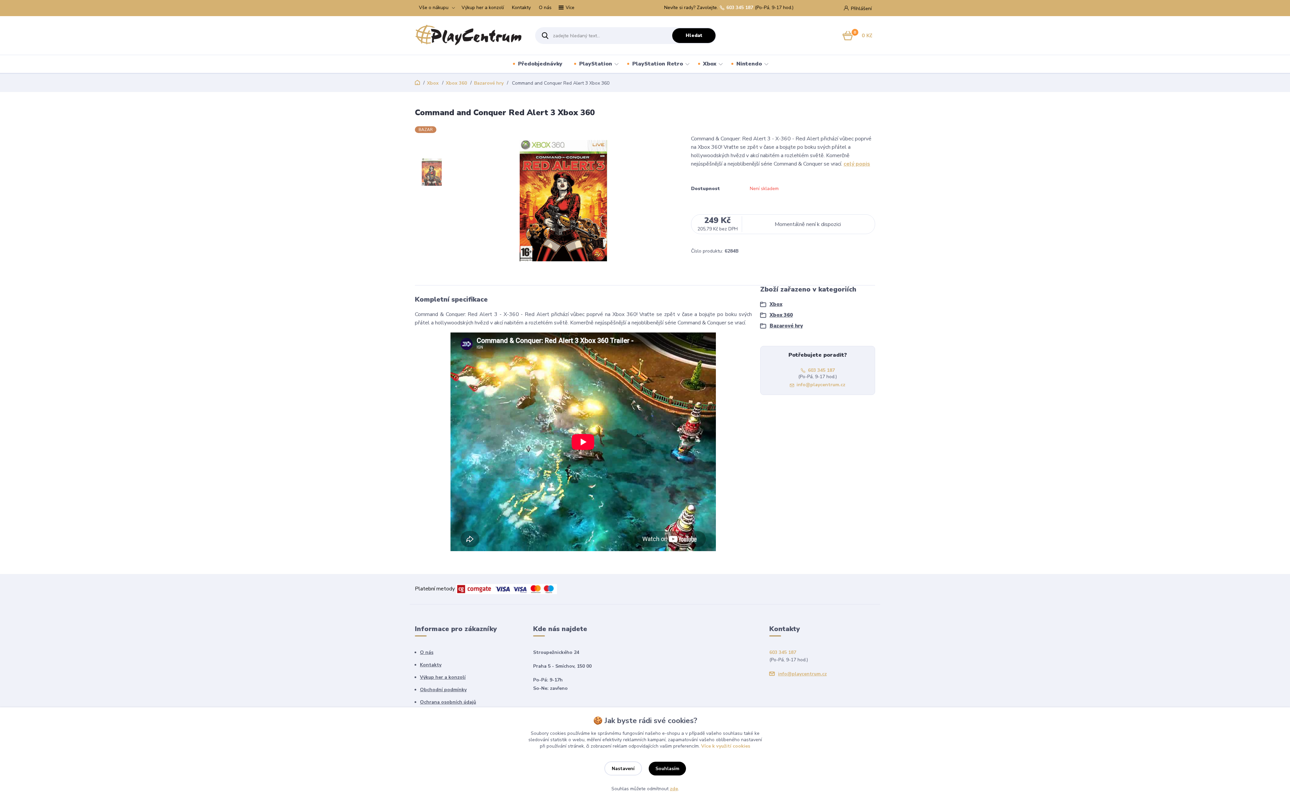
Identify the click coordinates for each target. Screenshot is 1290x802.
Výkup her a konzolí (483, 7)
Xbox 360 (456, 83)
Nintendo (749, 64)
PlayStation (595, 64)
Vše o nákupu (433, 7)
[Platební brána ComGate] (506, 588)
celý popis (857, 164)
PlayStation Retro (657, 64)
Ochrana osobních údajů (448, 702)
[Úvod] (469, 35)
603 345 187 (739, 8)
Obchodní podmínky (443, 689)
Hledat (694, 35)
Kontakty (521, 7)
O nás (545, 7)
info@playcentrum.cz (821, 385)
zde (674, 789)
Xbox (709, 64)
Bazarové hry (489, 83)
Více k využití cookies (725, 746)
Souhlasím (667, 768)
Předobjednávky (540, 64)
